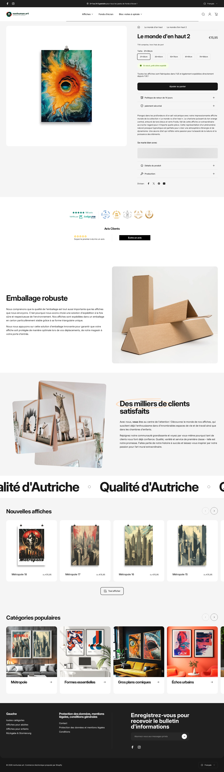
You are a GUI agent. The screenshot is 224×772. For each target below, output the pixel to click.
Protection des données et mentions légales (82, 727)
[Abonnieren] (184, 736)
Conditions (64, 731)
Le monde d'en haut (153, 27)
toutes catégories (15, 720)
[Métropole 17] (85, 545)
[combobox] (211, 3)
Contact (63, 723)
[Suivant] (214, 510)
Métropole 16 (126, 574)
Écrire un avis (135, 237)
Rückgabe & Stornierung (18, 733)
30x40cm (159, 57)
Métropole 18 (19, 574)
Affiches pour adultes (17, 724)
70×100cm (204, 57)
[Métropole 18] (31, 545)
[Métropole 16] (138, 545)
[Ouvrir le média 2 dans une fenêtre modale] (66, 86)
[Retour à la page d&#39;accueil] (138, 27)
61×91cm (188, 57)
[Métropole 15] (192, 545)
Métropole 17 (72, 574)
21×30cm (144, 57)
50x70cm (174, 57)
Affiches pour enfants (17, 729)
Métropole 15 (180, 574)
